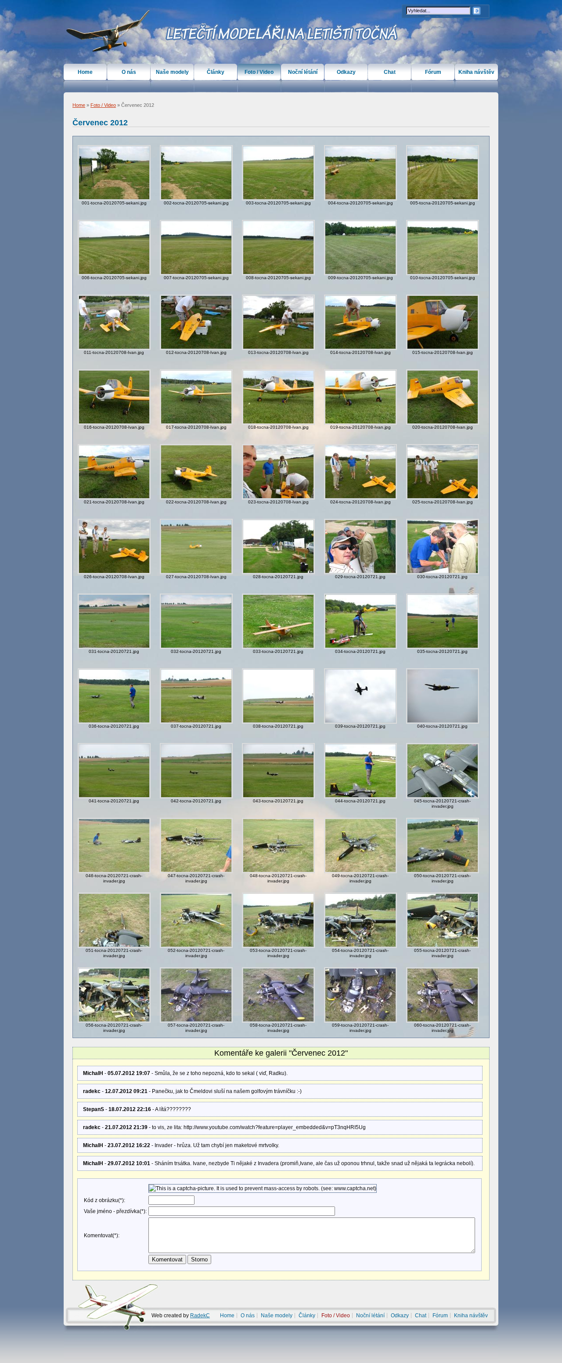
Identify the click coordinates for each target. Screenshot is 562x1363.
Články (215, 72)
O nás (129, 72)
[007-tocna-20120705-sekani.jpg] (196, 247)
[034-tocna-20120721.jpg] (360, 621)
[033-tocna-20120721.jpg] (278, 621)
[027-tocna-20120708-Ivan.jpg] (196, 546)
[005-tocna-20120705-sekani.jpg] (442, 172)
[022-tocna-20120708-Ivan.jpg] (196, 471)
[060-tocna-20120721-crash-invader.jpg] (442, 995)
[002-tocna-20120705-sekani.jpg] (196, 172)
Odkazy (346, 72)
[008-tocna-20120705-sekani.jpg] (278, 247)
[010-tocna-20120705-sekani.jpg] (442, 247)
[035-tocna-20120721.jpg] (442, 621)
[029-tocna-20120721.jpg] (360, 546)
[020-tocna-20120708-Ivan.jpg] (442, 397)
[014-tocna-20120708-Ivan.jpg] (360, 322)
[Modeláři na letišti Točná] (108, 31)
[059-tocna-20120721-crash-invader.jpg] (360, 995)
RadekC (200, 1315)
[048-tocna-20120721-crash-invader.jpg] (278, 845)
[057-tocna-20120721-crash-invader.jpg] (196, 995)
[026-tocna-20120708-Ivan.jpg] (114, 546)
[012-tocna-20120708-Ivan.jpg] (196, 322)
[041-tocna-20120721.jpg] (114, 770)
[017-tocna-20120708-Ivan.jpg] (196, 397)
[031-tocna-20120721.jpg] (114, 621)
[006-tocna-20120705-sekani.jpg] (114, 247)
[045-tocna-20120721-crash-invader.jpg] (442, 770)
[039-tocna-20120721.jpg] (360, 696)
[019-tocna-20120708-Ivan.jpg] (360, 397)
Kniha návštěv (476, 72)
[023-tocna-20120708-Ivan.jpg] (278, 471)
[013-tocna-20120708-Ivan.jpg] (278, 322)
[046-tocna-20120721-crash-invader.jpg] (114, 845)
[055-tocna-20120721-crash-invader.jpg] (442, 920)
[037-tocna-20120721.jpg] (196, 696)
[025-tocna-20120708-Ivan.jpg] (442, 471)
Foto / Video (103, 105)
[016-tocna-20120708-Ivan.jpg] (114, 397)
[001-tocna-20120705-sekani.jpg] (114, 172)
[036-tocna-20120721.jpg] (114, 696)
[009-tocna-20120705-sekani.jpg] (360, 247)
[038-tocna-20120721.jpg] (278, 696)
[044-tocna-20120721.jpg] (360, 770)
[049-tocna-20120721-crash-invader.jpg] (360, 845)
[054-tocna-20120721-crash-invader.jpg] (360, 920)
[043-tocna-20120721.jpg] (278, 770)
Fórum (433, 72)
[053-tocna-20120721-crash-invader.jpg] (278, 920)
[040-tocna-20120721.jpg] (442, 696)
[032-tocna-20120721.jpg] (196, 621)
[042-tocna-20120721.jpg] (196, 770)
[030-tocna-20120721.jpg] (442, 546)
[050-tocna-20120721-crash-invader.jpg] (442, 845)
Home (78, 105)
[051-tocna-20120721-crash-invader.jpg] (114, 920)
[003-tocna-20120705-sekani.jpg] (278, 172)
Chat (390, 72)
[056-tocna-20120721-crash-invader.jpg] (114, 995)
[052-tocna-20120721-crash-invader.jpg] (196, 920)
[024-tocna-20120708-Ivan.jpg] (360, 471)
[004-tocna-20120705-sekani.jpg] (360, 172)
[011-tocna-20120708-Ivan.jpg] (114, 322)
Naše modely (172, 72)
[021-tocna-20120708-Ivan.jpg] (114, 471)
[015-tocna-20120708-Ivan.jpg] (442, 322)
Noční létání (302, 72)
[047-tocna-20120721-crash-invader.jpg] (196, 845)
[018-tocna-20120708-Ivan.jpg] (278, 397)
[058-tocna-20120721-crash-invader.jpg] (278, 995)
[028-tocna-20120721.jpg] (278, 546)
